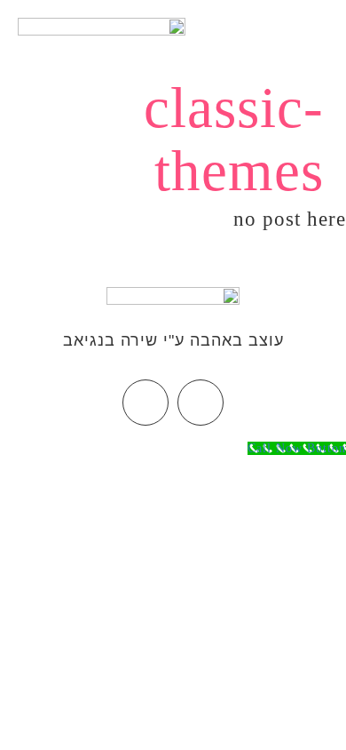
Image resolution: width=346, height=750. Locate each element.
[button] (315, 32)
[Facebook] (200, 402)
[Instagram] (145, 402)
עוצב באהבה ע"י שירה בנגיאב (173, 340)
